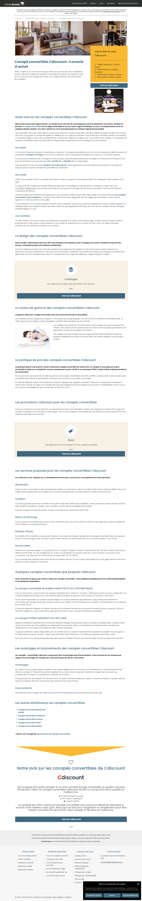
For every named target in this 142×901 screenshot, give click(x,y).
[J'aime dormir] (14, 3)
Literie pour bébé (25, 866)
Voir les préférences (130, 895)
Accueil (18, 18)
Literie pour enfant (25, 869)
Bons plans (110, 3)
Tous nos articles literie (27, 856)
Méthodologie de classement (128, 3)
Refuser (112, 895)
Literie (101, 3)
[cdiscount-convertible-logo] (71, 777)
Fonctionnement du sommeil (54, 864)
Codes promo (80, 856)
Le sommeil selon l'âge (55, 869)
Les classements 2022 (79, 3)
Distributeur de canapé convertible (40, 18)
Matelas (93, 3)
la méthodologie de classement (111, 11)
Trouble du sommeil (54, 859)
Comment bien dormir (55, 875)
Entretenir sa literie (25, 863)
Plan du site (79, 879)
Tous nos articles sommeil (57, 856)
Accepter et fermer (94, 895)
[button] (138, 884)
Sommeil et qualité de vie (56, 872)
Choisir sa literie (24, 859)
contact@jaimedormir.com (112, 862)
